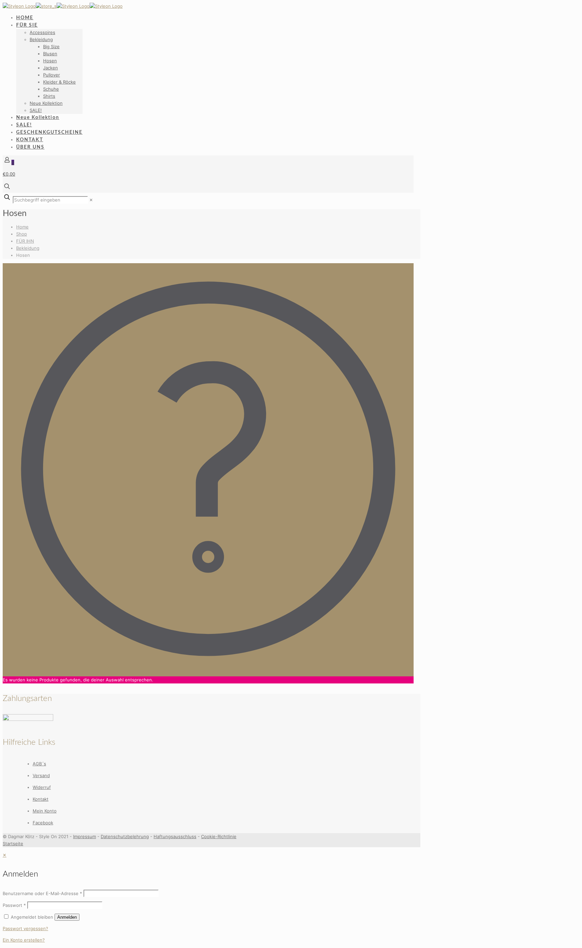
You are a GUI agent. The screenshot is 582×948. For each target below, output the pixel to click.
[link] (91, 200)
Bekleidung (27, 248)
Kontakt (40, 799)
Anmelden (67, 917)
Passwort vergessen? (25, 928)
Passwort (14, 905)
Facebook (43, 822)
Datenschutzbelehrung (125, 836)
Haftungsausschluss (175, 836)
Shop (21, 234)
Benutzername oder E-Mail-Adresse (42, 893)
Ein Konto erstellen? (24, 940)
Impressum (84, 836)
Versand (41, 775)
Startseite (13, 843)
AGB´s (39, 763)
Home (22, 227)
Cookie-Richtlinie (218, 836)
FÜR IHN (25, 241)
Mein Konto (45, 811)
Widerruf (42, 787)
